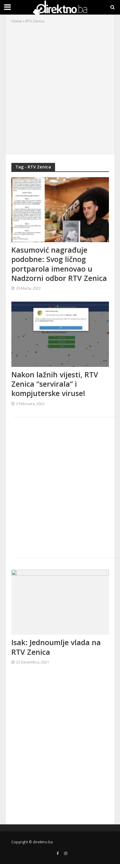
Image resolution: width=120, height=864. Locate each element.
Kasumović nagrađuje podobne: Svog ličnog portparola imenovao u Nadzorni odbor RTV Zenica (59, 264)
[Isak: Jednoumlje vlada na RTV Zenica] (60, 602)
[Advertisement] (60, 87)
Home (16, 21)
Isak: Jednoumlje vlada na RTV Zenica (56, 647)
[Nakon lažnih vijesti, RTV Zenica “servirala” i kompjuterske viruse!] (60, 334)
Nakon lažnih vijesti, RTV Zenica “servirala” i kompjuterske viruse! (54, 384)
